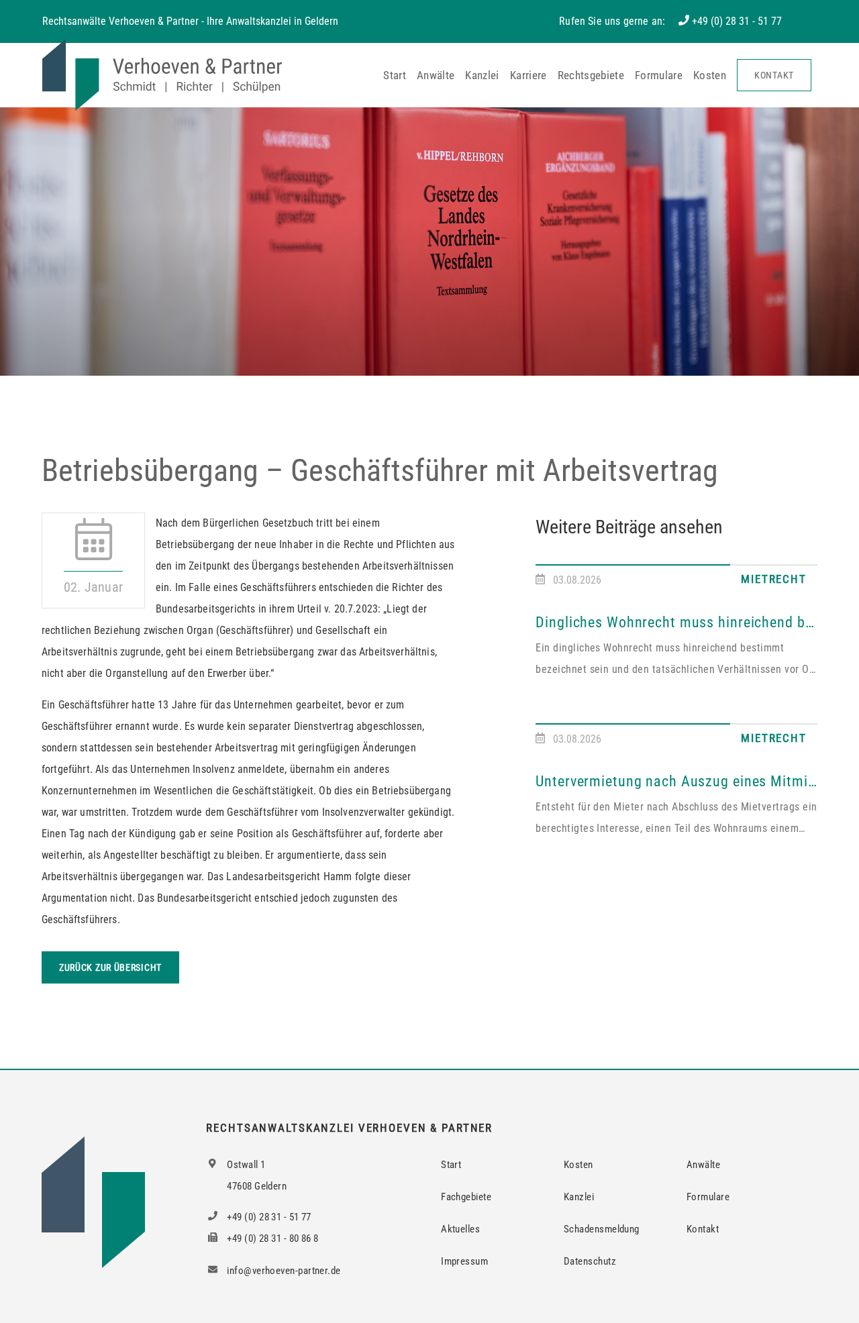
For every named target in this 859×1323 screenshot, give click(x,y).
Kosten (709, 75)
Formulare (659, 75)
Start (394, 75)
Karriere (528, 75)
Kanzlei (482, 75)
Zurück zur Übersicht (110, 967)
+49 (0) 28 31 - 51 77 (737, 21)
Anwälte (435, 75)
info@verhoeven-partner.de (283, 1271)
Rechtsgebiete (591, 75)
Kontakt (774, 75)
